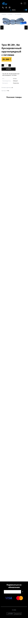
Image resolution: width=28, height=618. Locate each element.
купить (8, 69)
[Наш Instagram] (10, 7)
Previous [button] (2, 27)
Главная (4, 14)
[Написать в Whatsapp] (7, 7)
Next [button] (26, 27)
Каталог (10, 14)
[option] (14, 29)
